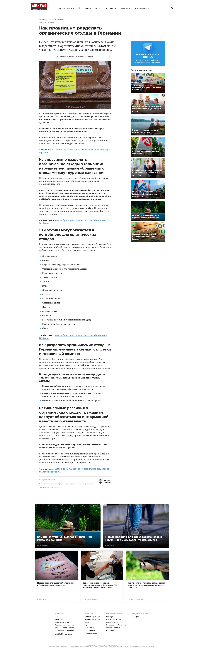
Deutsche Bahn (112, 622)
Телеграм (135, 617)
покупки (66, 484)
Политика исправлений (64, 630)
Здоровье (88, 625)
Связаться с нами (62, 622)
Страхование (90, 630)
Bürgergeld (110, 617)
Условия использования (64, 628)
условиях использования (147, 646)
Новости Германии (92, 617)
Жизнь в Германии (92, 619)
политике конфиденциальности (131, 646)
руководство (89, 484)
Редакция (59, 619)
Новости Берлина (113, 628)
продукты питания (77, 484)
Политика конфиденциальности (63, 634)
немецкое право (57, 484)
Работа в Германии (113, 619)
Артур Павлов (107, 481)
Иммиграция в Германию (116, 625)
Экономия (110, 630)
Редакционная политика (64, 625)
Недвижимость (91, 633)
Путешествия (90, 628)
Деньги (88, 622)
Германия (46, 484)
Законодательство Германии (52, 19)
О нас (57, 617)
